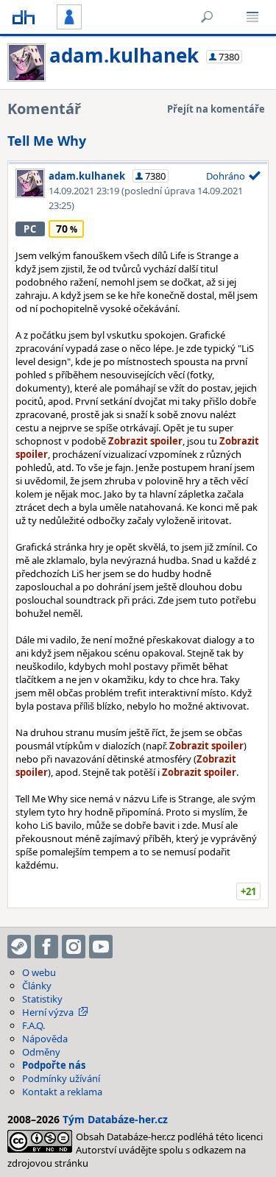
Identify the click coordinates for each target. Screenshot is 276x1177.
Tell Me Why (46, 140)
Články (37, 985)
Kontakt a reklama (62, 1091)
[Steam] (19, 946)
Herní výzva (48, 1012)
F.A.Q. (33, 1025)
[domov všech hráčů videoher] (23, 16)
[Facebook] (46, 946)
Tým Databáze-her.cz (115, 1119)
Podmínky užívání (61, 1078)
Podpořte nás (53, 1065)
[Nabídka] (252, 16)
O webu (39, 972)
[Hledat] (207, 16)
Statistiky (42, 998)
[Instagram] (73, 946)
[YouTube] (101, 946)
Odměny (41, 1051)
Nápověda (45, 1038)
